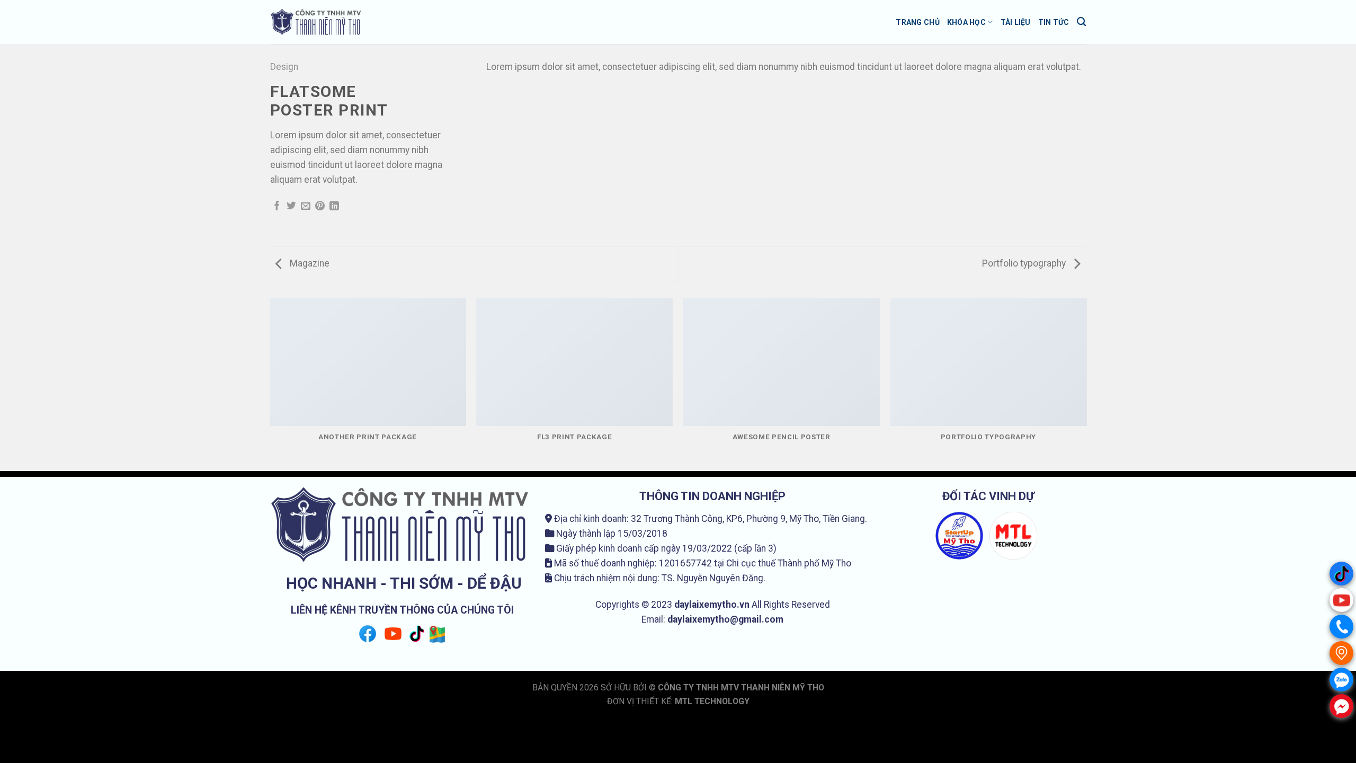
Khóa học (966, 22)
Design (284, 66)
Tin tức (1053, 22)
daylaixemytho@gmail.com (725, 619)
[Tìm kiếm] (1081, 21)
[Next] (1086, 384)
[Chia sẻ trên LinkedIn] (334, 206)
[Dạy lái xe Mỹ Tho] (316, 22)
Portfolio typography (1025, 263)
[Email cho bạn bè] (305, 206)
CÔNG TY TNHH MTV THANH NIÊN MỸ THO (741, 687)
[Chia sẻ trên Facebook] (277, 206)
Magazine (308, 263)
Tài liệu (1016, 22)
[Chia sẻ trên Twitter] (291, 206)
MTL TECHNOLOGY (712, 701)
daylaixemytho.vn (712, 604)
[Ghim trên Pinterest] (320, 206)
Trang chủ (918, 22)
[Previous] (270, 384)
